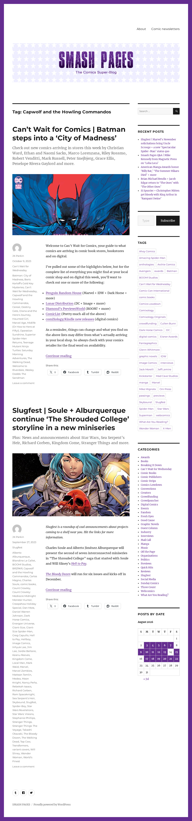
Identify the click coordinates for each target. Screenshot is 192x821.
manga (143, 382)
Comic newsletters (165, 29)
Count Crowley (21, 588)
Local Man (18, 662)
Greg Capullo (20, 635)
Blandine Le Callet (23, 560)
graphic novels (148, 356)
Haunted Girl (20, 318)
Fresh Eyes (147, 516)
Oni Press (165, 389)
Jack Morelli (146, 369)
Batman (172, 270)
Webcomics (148, 591)
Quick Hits (147, 567)
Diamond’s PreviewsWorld (65, 309)
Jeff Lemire (164, 369)
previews (159, 395)
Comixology (146, 310)
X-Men (167, 428)
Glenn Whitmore (149, 349)
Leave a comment (23, 383)
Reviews (146, 571)
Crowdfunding (149, 496)
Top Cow (25, 741)
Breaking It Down (151, 465)
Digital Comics (149, 504)
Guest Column (149, 528)
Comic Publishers (151, 477)
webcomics (163, 415)
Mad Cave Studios (167, 375)
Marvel (24, 666)
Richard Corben (22, 690)
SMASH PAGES (21, 804)
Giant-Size (18, 627)
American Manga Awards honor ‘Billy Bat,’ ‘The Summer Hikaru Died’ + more (160, 171)
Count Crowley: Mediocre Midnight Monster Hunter (24, 595)
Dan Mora (28, 607)
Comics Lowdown (150, 303)
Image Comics (21, 643)
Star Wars (163, 408)
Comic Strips (148, 481)
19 (158, 658)
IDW (163, 356)
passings (144, 395)
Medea (16, 678)
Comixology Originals (152, 316)
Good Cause (148, 520)
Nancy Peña (29, 682)
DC (168, 330)
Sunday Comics (150, 583)
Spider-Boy (19, 706)
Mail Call (146, 540)
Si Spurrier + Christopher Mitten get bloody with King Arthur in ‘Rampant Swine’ (160, 194)
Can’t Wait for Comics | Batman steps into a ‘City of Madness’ (68, 133)
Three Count (148, 587)
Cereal (16, 306)
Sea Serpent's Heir (23, 698)
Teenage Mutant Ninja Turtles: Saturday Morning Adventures (23, 350)
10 (147, 652)
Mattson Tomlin (21, 674)
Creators (146, 492)
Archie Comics (166, 264)
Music (144, 547)
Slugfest (17, 547)
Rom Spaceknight (23, 694)
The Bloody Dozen (58, 574)
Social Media (148, 579)
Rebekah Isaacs (21, 686)
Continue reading (59, 356)
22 (176, 658)
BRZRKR (17, 568)
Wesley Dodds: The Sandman (23, 373)
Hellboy (26, 639)
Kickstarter (145, 375)
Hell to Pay (78, 563)
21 (170, 658)
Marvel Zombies (22, 670)
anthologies (146, 264)
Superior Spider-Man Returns (24, 338)
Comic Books (148, 473)
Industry (146, 532)
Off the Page (148, 551)
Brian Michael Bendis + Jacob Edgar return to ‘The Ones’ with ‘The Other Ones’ (160, 182)
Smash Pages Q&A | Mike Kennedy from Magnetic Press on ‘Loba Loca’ (159, 159)
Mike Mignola (147, 389)
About (141, 29)
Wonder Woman (149, 428)
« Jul (146, 679)
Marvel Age (19, 322)
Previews (146, 563)
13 (165, 652)
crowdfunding (148, 323)
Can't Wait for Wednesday (154, 284)
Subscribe (168, 220)
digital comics (147, 336)
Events (145, 508)
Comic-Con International (154, 290)
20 (164, 658)
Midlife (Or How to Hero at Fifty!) (24, 326)
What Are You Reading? (153, 421)
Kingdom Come (22, 658)
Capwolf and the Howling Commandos (22, 299)
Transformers (20, 745)
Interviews (147, 536)
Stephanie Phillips (23, 717)
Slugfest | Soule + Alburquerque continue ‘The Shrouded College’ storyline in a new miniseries (70, 419)
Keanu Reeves (21, 654)
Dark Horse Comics (150, 330)
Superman (145, 415)
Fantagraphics (148, 343)
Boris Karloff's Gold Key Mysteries (22, 283)
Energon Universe (23, 623)
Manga (145, 544)
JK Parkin (18, 255)
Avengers (145, 270)
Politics (145, 559)
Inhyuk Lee (19, 647)
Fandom (146, 512)
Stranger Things (22, 721)
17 (147, 658)
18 (153, 658)
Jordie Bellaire (27, 651)
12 (159, 652)
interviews (166, 362)
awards (158, 270)
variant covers (20, 749)
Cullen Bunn (168, 323)
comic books (28, 584)
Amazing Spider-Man (152, 257)
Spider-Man (146, 408)
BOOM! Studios (21, 564)
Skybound (18, 702)
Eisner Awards (168, 336)
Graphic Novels (150, 524)
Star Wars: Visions (23, 713)
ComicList (53, 314)
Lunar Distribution (60, 303)
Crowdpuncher (150, 500)
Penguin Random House (64, 293)
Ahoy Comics (147, 251)
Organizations (149, 555)
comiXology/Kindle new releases (70, 319)
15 (176, 652)
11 (153, 652)
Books (144, 461)
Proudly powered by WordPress (52, 804)
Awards (145, 457)
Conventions (148, 488)
